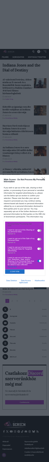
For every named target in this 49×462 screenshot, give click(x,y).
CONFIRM (14, 271)
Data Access (26, 281)
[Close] (44, 179)
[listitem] (24, 224)
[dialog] (24, 231)
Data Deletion (11, 281)
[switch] (39, 230)
